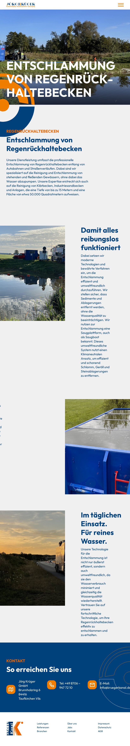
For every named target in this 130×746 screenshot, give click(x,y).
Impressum (104, 723)
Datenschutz (104, 727)
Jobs (69, 727)
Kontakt (71, 731)
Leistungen (42, 723)
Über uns (72, 723)
